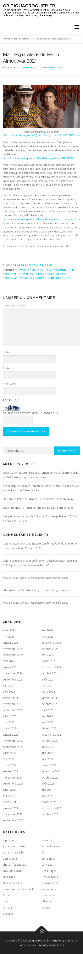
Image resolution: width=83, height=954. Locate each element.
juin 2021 (47, 789)
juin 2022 (47, 753)
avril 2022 (47, 759)
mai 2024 (47, 685)
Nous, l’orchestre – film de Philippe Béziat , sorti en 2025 (38, 507)
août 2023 (48, 710)
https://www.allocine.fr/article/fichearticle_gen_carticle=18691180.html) (42, 135)
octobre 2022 (50, 741)
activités (47, 840)
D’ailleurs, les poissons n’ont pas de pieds (43, 578)
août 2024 (48, 679)
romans (8, 907)
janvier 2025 (10, 667)
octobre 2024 (50, 673)
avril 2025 (9, 661)
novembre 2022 (13, 741)
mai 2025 (47, 655)
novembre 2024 (13, 673)
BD (44, 852)
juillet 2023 (9, 716)
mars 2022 (9, 765)
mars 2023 (9, 728)
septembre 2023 (13, 710)
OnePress (58, 940)
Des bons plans (12, 871)
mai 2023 (8, 722)
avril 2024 (9, 691)
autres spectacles (14, 852)
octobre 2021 (50, 777)
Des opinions (50, 877)
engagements (50, 883)
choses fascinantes (15, 864)
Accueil (6, 38)
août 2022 (48, 747)
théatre (46, 907)
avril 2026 (47, 636)
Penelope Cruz (58, 278)
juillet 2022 (9, 753)
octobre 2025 (50, 649)
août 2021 (48, 783)
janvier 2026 (10, 642)
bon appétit (10, 858)
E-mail (9, 368)
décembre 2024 (51, 667)
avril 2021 (47, 796)
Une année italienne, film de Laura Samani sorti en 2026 (38, 499)
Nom (7, 352)
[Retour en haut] (41, 931)
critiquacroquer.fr (29, 5)
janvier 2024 (49, 698)
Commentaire (14, 305)
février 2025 (49, 661)
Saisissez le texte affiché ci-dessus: (31, 413)
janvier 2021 (10, 808)
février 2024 (10, 698)
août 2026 (9, 630)
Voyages (8, 913)
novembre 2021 (13, 777)
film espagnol (56, 270)
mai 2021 (8, 796)
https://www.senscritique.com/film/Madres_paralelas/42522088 (38, 158)
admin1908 (56, 67)
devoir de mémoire (21, 38)
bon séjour (48, 858)
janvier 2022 (10, 771)
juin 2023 (47, 716)
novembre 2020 (13, 814)
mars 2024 (48, 691)
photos (7, 901)
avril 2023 (47, 722)
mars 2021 (9, 802)
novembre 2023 (13, 704)
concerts (47, 864)
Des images (49, 871)
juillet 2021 (9, 789)
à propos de (10, 840)
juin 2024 (8, 685)
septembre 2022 (13, 747)
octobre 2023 (50, 704)
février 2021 (49, 802)
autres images (50, 846)
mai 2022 (8, 759)
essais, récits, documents (19, 889)
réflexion (47, 901)
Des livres (9, 877)
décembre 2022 (51, 734)
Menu (76, 27)
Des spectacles (32, 265)
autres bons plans (14, 846)
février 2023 (49, 728)
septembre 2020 (13, 820)
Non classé (48, 895)
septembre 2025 (13, 655)
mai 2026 (8, 636)
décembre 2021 (51, 771)
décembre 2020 (51, 808)
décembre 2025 (51, 642)
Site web (9, 384)
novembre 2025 (13, 649)
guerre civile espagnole (36, 274)
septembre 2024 (13, 679)
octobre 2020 (50, 814)
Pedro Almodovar (33, 278)
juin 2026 (47, 630)
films (49, 265)
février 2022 (49, 765)
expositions (49, 889)
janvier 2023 (10, 734)
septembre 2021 (13, 783)
